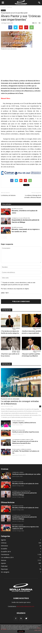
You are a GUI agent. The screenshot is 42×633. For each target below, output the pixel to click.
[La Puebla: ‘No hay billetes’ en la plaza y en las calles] (6, 452)
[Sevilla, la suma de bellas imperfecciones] (6, 433)
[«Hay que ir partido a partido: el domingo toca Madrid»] (31, 343)
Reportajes (4, 396)
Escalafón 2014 (6, 551)
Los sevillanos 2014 (7, 557)
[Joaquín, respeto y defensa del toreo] (6, 423)
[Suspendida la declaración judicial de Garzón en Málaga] (6, 221)
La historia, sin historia (8, 195)
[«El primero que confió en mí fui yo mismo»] (10, 343)
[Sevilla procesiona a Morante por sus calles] (6, 475)
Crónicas (3, 543)
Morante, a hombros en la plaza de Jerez (25, 483)
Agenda (3, 540)
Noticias (3, 10)
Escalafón (4, 549)
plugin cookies (38, 630)
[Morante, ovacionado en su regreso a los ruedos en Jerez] (6, 230)
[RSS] (21, 618)
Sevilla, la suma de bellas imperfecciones (25, 432)
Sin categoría (5, 572)
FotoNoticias (5, 554)
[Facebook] (16, 618)
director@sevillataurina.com (25, 606)
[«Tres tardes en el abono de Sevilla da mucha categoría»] (10, 320)
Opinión (3, 563)
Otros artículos (6, 204)
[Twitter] (26, 618)
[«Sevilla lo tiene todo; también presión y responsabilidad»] (31, 320)
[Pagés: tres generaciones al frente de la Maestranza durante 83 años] (6, 442)
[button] (39, 2)
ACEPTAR (21, 631)
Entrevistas (4, 326)
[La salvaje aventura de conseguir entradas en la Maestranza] (21, 382)
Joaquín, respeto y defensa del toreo (24, 422)
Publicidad (4, 566)
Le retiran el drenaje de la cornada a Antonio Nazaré (32, 196)
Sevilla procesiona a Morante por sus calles (26, 474)
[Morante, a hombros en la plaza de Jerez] (6, 211)
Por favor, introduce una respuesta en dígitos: (15, 288)
